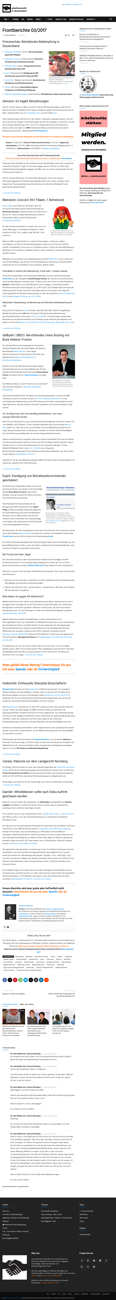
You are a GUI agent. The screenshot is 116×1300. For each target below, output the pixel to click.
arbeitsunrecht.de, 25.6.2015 (13, 613)
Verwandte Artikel (10, 1004)
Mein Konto (84, 1218)
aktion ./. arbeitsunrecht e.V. (13, 1298)
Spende (21, 669)
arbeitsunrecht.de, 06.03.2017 (57, 695)
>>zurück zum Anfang (11, 193)
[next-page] (7, 1040)
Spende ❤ (90, 19)
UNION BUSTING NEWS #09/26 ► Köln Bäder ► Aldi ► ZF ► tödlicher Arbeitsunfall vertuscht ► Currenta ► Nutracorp (97, 58)
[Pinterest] (15, 980)
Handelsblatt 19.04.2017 (21, 879)
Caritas (8, 87)
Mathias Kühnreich (36, 565)
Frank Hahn (7, 279)
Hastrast (58, 959)
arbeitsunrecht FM (25, 916)
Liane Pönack (40, 962)
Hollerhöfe (9, 80)
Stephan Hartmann (41, 739)
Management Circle (53, 962)
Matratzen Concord (24, 965)
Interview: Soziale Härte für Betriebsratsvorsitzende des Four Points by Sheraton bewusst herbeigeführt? (95, 37)
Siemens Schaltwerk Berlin (44, 967)
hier (55, 113)
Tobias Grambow (9, 970)
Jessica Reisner (10, 35)
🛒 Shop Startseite (86, 1211)
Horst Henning (8, 962)
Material (5, 1221)
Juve (26, 310)
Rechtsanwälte (85, 1234)
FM (23, 19)
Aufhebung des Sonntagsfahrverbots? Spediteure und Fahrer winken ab (93, 47)
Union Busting (23, 914)
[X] (10, 980)
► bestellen (67, 158)
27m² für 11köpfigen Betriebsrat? (48, 398)
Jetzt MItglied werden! (10, 1238)
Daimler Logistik (9, 959)
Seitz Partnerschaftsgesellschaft (14, 967)
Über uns (5, 1211)
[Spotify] (94, 1260)
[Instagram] (88, 1260)
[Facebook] (5, 927)
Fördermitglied (49, 669)
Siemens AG (30, 967)
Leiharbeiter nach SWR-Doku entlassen (54, 829)
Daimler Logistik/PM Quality (16, 94)
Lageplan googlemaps (51, 148)
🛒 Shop (49, 19)
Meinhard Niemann (38, 965)
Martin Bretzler (25, 533)
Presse (30, 19)
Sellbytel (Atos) (11, 66)
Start (3, 25)
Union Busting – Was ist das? (51, 1214)
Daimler (60, 956)
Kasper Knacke (29, 962)
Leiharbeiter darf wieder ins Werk (22, 843)
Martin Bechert (20, 351)
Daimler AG (68, 956)
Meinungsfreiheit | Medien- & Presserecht (56, 1218)
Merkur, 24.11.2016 (26, 322)
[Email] (31, 980)
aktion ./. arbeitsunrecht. (55, 909)
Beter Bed (29, 956)
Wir (5, 19)
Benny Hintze (19, 956)
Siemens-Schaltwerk (13, 52)
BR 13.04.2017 (39, 322)
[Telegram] (25, 980)
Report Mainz (7, 206)
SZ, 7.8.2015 (35, 448)
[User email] (8, 927)
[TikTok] (106, 1260)
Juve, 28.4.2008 (38, 316)
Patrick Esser (7, 536)
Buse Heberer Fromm (41, 956)
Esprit (7, 73)
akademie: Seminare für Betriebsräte (15, 1218)
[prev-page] (3, 1040)
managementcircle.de (54, 520)
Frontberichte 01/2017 (11, 220)
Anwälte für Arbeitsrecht (73, 4)
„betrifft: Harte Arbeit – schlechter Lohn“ (58, 814)
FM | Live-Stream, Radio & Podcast (15, 1231)
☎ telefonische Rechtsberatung (14, 1224)
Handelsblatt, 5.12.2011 (25, 454)
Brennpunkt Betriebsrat (49, 1211)
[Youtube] (94, 1267)
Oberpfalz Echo (12, 707)
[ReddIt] (46, 980)
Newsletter (61, 19)
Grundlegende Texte (48, 1221)
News (38, 19)
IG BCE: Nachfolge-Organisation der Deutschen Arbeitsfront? (61, 995)
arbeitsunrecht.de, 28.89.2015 (15, 634)
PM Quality (60, 965)
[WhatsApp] (20, 980)
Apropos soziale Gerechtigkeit (13, 994)
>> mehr (65, 83)
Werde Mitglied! (76, 19)
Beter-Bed (54, 259)
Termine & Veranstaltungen (12, 1214)
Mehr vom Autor (27, 1004)
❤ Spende (6, 1235)
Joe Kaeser (18, 962)
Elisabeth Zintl (8, 689)
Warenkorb (84, 1214)
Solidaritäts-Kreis (33, 113)
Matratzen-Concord (13, 59)
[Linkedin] (41, 980)
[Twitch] (82, 1267)
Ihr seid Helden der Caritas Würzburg (25, 1054)
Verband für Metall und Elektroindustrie (29, 970)
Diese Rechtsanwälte (90, 95)
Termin (15, 19)
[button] (111, 19)
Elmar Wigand (51, 914)
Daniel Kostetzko (41, 131)
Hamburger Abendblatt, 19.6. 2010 (59, 322)
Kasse (82, 1221)
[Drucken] (36, 980)
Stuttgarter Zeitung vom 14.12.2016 (26, 296)
